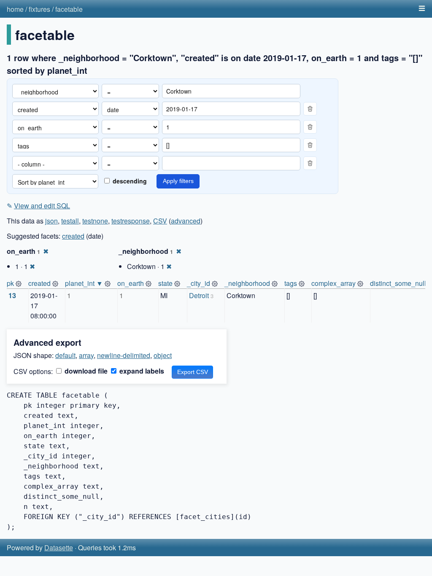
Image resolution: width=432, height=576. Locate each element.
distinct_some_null (398, 283)
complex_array (333, 283)
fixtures (39, 9)
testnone (95, 221)
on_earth (130, 283)
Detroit (199, 295)
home (15, 9)
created (73, 236)
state (165, 283)
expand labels (141, 371)
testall (70, 221)
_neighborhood (247, 283)
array (86, 355)
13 (12, 295)
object (163, 355)
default (65, 355)
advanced (185, 221)
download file (85, 371)
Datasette (58, 547)
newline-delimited (123, 355)
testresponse (130, 221)
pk (10, 283)
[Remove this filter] (310, 109)
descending (129, 181)
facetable (69, 9)
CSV (160, 221)
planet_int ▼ (84, 283)
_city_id (198, 283)
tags (290, 283)
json (51, 221)
